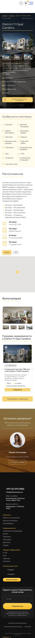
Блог (5, 556)
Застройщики (8, 523)
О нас (5, 553)
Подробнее (17, 390)
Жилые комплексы (10, 521)
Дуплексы (6, 542)
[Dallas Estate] (5, 3)
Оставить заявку (17, 462)
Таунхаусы (7, 537)
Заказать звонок (12, 579)
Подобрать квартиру (17, 399)
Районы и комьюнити (11, 518)
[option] (17, 315)
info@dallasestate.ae (14, 492)
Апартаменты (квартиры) (12, 531)
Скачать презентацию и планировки (19, 99)
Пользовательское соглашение (13, 626)
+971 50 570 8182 (15, 489)
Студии (5, 545)
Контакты (6, 561)
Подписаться (17, 606)
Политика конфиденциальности (17, 623)
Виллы (5, 534)
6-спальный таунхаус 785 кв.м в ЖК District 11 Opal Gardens (17, 370)
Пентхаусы (7, 540)
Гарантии (6, 558)
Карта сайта (27, 626)
